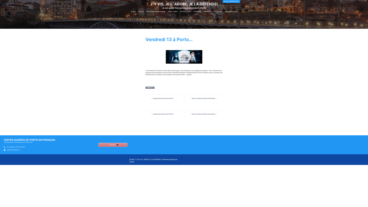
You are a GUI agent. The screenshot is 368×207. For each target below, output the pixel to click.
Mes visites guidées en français (155, 11)
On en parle (197, 11)
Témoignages (218, 11)
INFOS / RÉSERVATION (231, 1)
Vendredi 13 (150, 87)
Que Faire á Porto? (185, 11)
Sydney (131, 162)
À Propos (141, 11)
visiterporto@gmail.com (13, 150)
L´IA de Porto (207, 11)
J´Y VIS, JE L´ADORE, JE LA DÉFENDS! (184, 4)
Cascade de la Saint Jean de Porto (163, 98)
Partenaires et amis (231, 11)
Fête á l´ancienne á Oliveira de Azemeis (203, 98)
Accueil (133, 11)
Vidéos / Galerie (172, 11)
